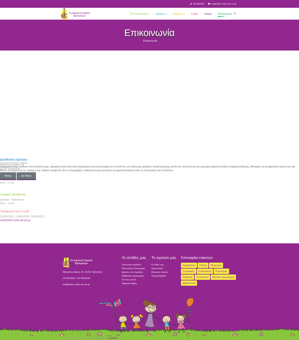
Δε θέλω (26, 175)
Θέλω (8, 175)
